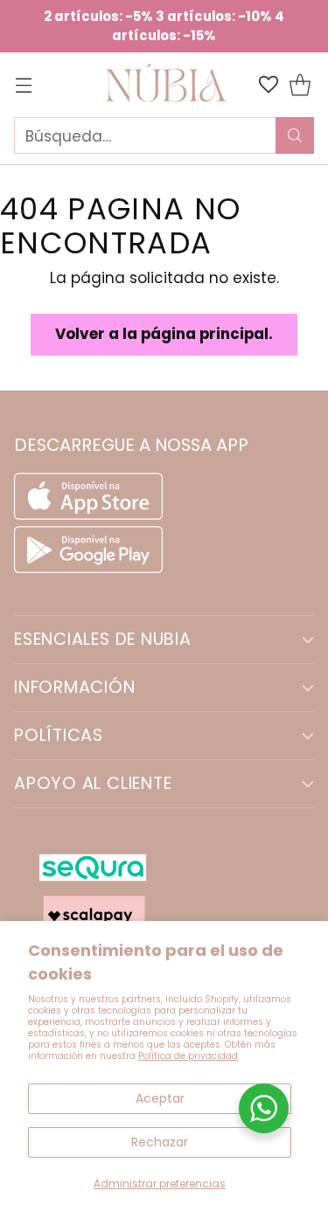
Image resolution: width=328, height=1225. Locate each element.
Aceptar (160, 1098)
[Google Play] (88, 567)
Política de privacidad (188, 1055)
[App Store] (90, 514)
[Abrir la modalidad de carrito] (300, 85)
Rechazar (159, 1142)
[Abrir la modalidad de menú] (23, 85)
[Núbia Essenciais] (164, 85)
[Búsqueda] (295, 135)
